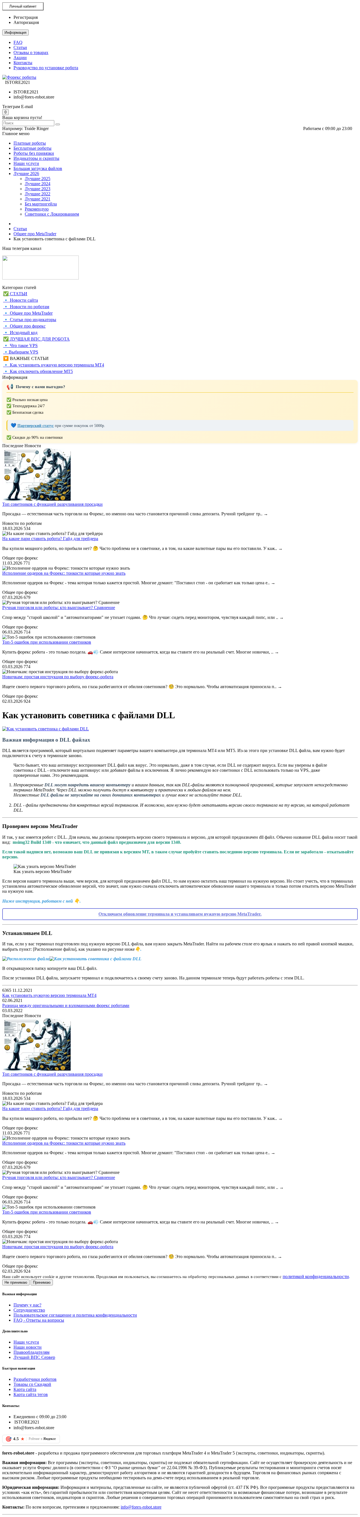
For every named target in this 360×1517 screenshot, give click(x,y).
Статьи (20, 47)
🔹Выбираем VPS (20, 352)
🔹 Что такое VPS (20, 345)
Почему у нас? (27, 1305)
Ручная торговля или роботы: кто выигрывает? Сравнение (58, 607)
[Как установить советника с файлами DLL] (45, 728)
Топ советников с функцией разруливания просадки (52, 504)
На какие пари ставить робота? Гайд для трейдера (50, 538)
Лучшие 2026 (26, 173)
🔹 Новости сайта (20, 300)
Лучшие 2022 (37, 193)
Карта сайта (25, 1389)
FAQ (18, 42)
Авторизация (26, 22)
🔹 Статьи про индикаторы (29, 319)
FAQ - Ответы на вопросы (39, 1320)
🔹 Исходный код (20, 332)
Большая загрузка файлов (38, 168)
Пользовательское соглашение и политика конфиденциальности (75, 1315)
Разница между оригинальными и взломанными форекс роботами (65, 1005)
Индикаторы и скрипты (36, 158)
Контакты (23, 62)
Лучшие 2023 (37, 188)
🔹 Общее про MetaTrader (28, 313)
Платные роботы (30, 143)
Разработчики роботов (35, 1379)
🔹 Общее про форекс (24, 326)
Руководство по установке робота (46, 67)
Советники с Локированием (52, 214)
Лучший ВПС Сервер (34, 1357)
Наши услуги (26, 163)
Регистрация (26, 17)
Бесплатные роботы (32, 148)
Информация (15, 32)
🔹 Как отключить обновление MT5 (38, 371)
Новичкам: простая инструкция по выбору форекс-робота (57, 676)
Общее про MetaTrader (35, 233)
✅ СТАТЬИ (15, 293)
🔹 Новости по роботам (26, 306)
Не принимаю (15, 1282)
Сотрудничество (29, 1310)
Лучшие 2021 (37, 198)
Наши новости (28, 1347)
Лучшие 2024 (37, 183)
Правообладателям (32, 1352)
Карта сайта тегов (31, 1394)
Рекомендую (37, 209)
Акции (20, 57)
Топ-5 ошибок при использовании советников (46, 642)
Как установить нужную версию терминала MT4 (49, 995)
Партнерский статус (35, 426)
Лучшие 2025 (37, 178)
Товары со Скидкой (32, 1384)
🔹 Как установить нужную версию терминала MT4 (53, 365)
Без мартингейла (41, 204)
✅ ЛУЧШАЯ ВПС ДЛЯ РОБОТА (36, 339)
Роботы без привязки (34, 153)
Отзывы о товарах (31, 52)
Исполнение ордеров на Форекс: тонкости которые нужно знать (63, 573)
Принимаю (42, 1282)
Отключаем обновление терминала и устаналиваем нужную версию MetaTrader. (180, 914)
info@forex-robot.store (141, 1507)
